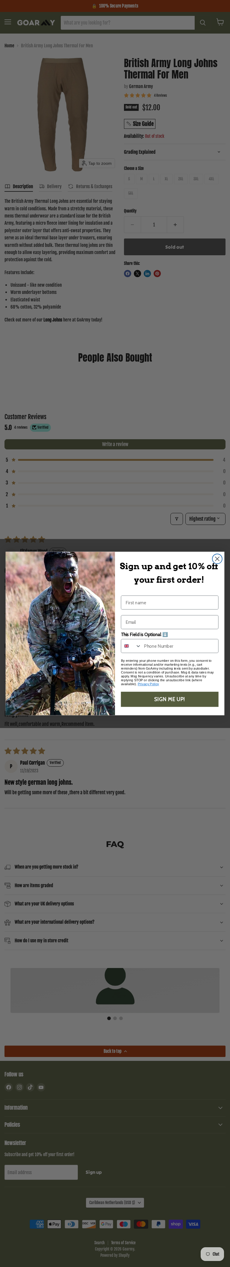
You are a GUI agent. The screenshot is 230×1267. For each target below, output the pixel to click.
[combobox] (131, 646)
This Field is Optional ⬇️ (144, 634)
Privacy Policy (148, 684)
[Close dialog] (217, 559)
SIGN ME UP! (169, 699)
